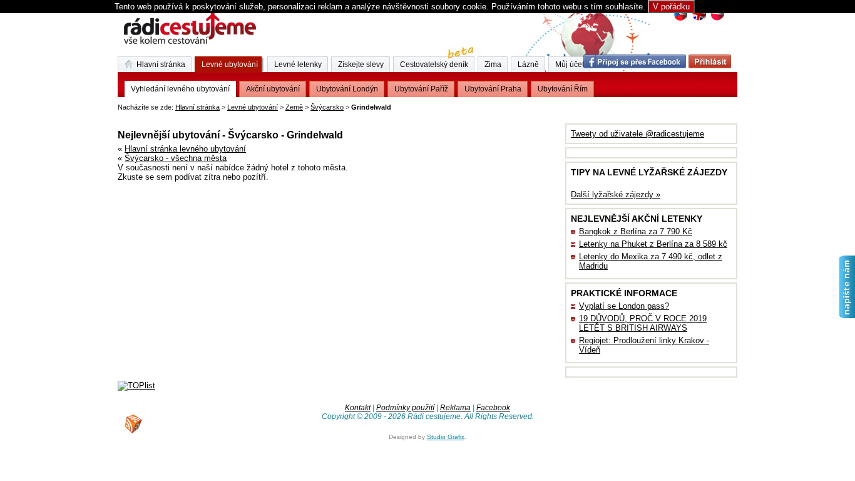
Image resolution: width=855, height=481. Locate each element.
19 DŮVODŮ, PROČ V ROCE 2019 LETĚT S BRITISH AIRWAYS (643, 323)
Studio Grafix (445, 436)
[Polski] (717, 19)
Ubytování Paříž (421, 89)
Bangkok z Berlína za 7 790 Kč (635, 231)
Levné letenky (298, 64)
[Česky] (681, 19)
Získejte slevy (361, 64)
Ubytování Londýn (347, 89)
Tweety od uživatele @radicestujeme (637, 133)
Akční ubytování (273, 89)
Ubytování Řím (563, 89)
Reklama (455, 407)
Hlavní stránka (197, 107)
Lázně (528, 64)
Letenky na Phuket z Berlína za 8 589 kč (653, 244)
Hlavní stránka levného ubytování (185, 148)
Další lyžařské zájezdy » (615, 194)
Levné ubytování (252, 107)
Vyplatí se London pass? (624, 306)
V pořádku (671, 6)
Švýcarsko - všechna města (176, 158)
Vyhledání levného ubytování (180, 89)
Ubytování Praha (492, 89)
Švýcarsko (327, 107)
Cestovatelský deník (434, 64)
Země (294, 107)
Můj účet (569, 64)
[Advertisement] (264, 115)
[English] (699, 19)
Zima (492, 64)
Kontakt (358, 407)
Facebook (493, 407)
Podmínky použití (405, 407)
